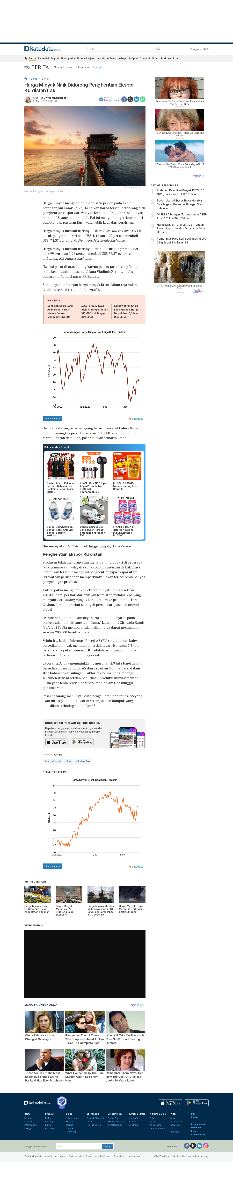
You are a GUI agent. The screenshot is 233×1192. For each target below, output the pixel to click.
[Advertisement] (180, 353)
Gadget (70, 1128)
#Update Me (83, 761)
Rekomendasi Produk (56, 447)
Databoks (196, 1127)
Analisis (132, 1121)
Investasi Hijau (115, 1125)
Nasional (59, 67)
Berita (32, 58)
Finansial (43, 58)
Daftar (107, 1146)
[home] (25, 59)
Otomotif (145, 58)
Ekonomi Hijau (85, 58)
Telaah (152, 1118)
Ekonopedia (68, 58)
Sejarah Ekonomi (95, 1118)
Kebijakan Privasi (102, 1156)
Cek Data (133, 1125)
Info (175, 58)
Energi (97, 67)
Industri (70, 67)
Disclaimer (119, 1156)
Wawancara (155, 1125)
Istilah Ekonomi (94, 1125)
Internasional (83, 67)
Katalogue (175, 1125)
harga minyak (99, 546)
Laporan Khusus (157, 1128)
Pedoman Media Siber (80, 1156)
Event (194, 1131)
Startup (69, 1125)
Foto (172, 1128)
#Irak (68, 761)
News (173, 1118)
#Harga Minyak (52, 761)
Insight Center (198, 1124)
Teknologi (71, 1131)
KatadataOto (198, 1134)
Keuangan (50, 1121)
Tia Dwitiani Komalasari (53, 97)
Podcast (166, 58)
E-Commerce (72, 1118)
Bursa (48, 1125)
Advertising (51, 1156)
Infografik (133, 1118)
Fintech (69, 1121)
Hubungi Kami (135, 1156)
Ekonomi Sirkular (116, 1121)
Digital (55, 58)
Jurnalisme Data (106, 58)
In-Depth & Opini (128, 58)
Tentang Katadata (33, 1156)
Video (155, 58)
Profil (89, 1121)
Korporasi (50, 1128)
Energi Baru (113, 1118)
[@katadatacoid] (206, 1145)
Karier (62, 1156)
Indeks (194, 1117)
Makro (48, 1118)
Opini (152, 1121)
